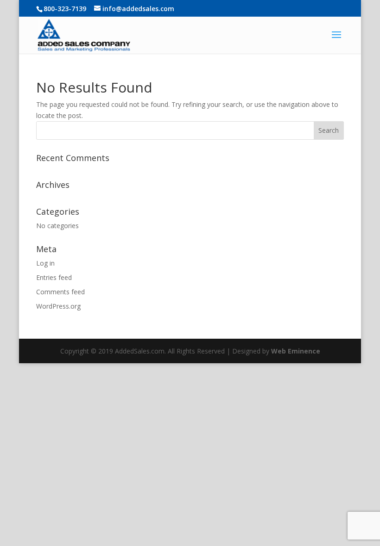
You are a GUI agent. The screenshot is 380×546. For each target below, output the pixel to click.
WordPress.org (58, 306)
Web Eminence (295, 351)
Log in (45, 263)
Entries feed (54, 277)
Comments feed (60, 291)
